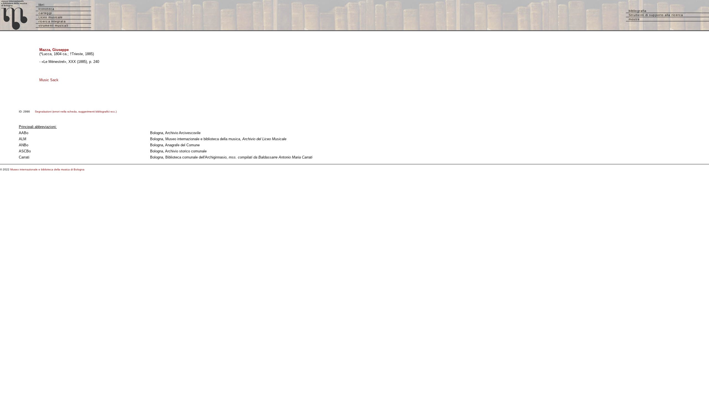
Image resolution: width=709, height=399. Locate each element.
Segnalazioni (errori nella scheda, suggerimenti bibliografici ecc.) (76, 111)
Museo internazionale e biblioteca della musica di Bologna (47, 169)
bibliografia (637, 10)
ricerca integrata (52, 21)
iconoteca (46, 9)
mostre (634, 19)
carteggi (45, 13)
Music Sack (48, 80)
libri (41, 4)
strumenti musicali (53, 25)
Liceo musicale (50, 17)
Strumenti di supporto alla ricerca (656, 15)
